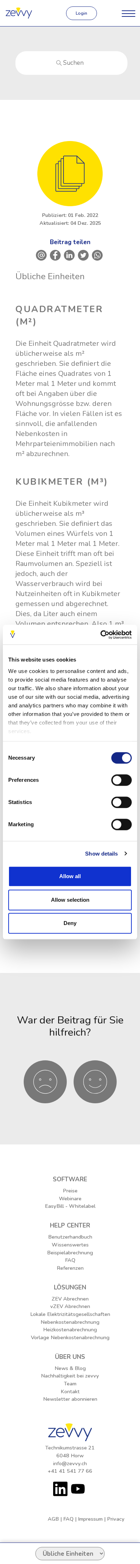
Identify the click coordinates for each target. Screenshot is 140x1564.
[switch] (121, 780)
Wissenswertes (70, 1244)
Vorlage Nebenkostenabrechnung (70, 1337)
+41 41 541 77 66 (70, 1471)
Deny (70, 923)
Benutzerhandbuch (70, 1236)
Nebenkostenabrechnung (70, 1322)
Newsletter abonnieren (70, 1399)
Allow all (70, 876)
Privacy (116, 1518)
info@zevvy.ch (70, 1463)
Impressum (90, 1518)
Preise (70, 1190)
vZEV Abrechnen (70, 1306)
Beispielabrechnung (70, 1252)
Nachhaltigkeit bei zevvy (70, 1375)
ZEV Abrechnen (70, 1298)
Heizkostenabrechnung (70, 1329)
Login (81, 13)
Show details (101, 854)
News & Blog (70, 1368)
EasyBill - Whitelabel (70, 1206)
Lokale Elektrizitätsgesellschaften (70, 1314)
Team (70, 1383)
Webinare (70, 1198)
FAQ (70, 1260)
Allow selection (70, 900)
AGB (53, 1518)
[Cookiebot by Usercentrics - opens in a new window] (101, 634)
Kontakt (70, 1391)
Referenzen (70, 1268)
